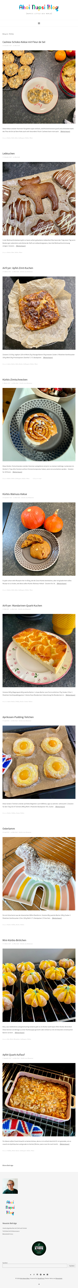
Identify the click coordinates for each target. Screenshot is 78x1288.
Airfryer (9, 364)
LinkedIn (47, 1275)
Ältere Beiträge (8, 1165)
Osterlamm (9, 828)
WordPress (41, 1278)
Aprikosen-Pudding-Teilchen (18, 717)
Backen (9, 138)
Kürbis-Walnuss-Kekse (15, 494)
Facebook (34, 1275)
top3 (40, 478)
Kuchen (21, 364)
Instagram (37, 1275)
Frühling (18, 701)
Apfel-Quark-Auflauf (14, 1054)
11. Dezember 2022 (7, 157)
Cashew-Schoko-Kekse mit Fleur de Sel (24, 42)
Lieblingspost (21, 138)
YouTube (44, 1275)
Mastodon (30, 1275)
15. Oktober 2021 (7, 943)
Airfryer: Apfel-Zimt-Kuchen (18, 268)
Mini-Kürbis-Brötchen (14, 940)
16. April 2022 (6, 832)
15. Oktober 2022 (7, 271)
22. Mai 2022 (6, 609)
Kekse (16, 138)
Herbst (13, 138)
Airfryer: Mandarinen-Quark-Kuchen (22, 605)
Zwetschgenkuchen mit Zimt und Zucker (15, 1228)
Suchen (5, 1263)
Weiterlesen (65, 131)
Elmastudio (59, 1278)
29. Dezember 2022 (7, 45)
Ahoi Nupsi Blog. (25, 1278)
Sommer (26, 701)
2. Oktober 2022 (6, 383)
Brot (8, 1039)
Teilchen (27, 138)
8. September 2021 (7, 1058)
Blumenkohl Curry (8, 1234)
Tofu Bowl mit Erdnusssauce (11, 1231)
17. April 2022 (6, 720)
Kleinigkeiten (17, 1039)
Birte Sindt (17, 45)
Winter (31, 138)
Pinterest (40, 1275)
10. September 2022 (7, 497)
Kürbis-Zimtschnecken (15, 379)
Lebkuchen (9, 153)
